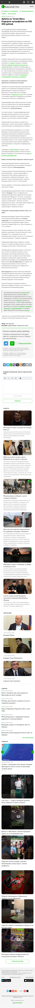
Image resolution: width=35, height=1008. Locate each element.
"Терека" (12, 63)
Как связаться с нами (14, 977)
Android (23, 292)
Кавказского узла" (17, 94)
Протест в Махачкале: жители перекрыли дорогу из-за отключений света (16, 832)
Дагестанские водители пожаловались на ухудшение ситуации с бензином (16, 530)
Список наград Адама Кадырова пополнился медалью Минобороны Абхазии (15, 598)
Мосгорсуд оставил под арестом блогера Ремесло (17, 428)
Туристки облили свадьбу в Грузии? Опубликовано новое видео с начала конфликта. (14, 863)
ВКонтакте (7, 308)
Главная (4, 13)
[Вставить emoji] (20, 378)
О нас (3, 977)
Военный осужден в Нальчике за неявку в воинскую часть (17, 565)
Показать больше (17, 961)
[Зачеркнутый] (16, 378)
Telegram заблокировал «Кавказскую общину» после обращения (14, 897)
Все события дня (28, 737)
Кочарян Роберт (8, 635)
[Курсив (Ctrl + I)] (8, 378)
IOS (28, 292)
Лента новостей (12, 13)
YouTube (26, 310)
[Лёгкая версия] (9, 2)
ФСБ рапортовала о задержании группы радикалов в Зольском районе (15, 718)
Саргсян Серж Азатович (11, 681)
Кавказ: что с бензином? (10, 11)
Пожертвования (29, 977)
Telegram (18, 300)
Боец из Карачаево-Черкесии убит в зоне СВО (16, 710)
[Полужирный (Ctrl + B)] (5, 378)
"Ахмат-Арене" (14, 149)
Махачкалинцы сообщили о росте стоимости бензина (15, 497)
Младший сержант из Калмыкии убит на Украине (16, 726)
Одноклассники (16, 308)
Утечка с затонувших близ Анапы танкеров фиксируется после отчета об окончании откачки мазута (17, 766)
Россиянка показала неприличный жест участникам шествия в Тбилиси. (15, 955)
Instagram (28, 306)
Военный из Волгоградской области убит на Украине (17, 733)
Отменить (18, 401)
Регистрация (17, 396)
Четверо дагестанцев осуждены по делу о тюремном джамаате (16, 702)
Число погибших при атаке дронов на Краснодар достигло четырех (15, 694)
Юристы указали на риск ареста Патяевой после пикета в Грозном (15, 458)
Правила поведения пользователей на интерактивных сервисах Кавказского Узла (17, 996)
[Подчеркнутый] (12, 378)
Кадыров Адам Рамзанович (12, 658)
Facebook (21, 306)
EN (5, 1)
